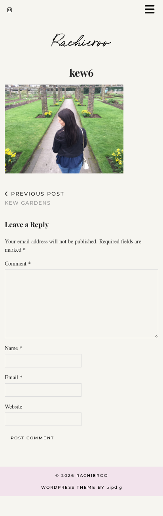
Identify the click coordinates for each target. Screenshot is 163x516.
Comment (18, 263)
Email (14, 377)
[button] (152, 10)
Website (13, 406)
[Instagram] (9, 9)
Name (13, 348)
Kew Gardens (34, 198)
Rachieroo (81, 40)
